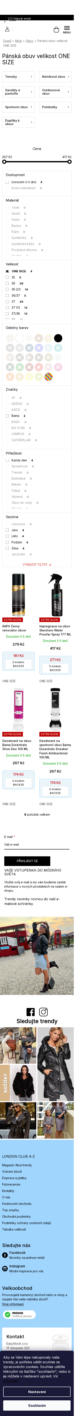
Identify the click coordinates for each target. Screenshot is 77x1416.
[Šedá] (10, 348)
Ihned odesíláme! (27, 188)
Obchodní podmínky (16, 1216)
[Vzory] (10, 357)
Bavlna (20, 225)
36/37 (19, 295)
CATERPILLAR (24, 440)
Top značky (10, 1210)
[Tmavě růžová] (58, 367)
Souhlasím (37, 1405)
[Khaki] (48, 357)
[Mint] (58, 357)
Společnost (23, 466)
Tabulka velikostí (14, 1229)
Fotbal (19, 490)
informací (11, 1381)
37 (18, 301)
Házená (20, 496)
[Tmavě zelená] (10, 367)
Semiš (19, 213)
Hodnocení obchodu (16, 1203)
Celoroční (22, 524)
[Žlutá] (29, 376)
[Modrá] (39, 348)
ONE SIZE (22, 271)
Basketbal (22, 478)
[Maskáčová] (19, 357)
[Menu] (67, 29)
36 (18, 283)
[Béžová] (10, 338)
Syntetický (22, 237)
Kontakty (8, 1191)
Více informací (13, 1304)
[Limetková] (39, 376)
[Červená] (39, 367)
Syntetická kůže (26, 244)
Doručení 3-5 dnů (27, 182)
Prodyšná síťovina (27, 250)
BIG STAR (21, 428)
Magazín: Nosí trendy (17, 1165)
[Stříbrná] (19, 348)
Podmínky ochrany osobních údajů (26, 1223)
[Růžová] (48, 367)
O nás (6, 1197)
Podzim (20, 542)
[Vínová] (29, 367)
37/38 (20, 313)
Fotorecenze (11, 1184)
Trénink (20, 472)
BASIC (19, 422)
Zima (18, 548)
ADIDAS (20, 403)
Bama (19, 415)
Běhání (20, 484)
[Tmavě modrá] (29, 348)
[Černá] (58, 338)
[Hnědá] (39, 338)
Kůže (18, 231)
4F (17, 397)
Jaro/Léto (22, 554)
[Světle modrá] (48, 348)
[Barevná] (48, 376)
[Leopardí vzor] (39, 357)
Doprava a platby (14, 1178)
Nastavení (37, 1392)
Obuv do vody (25, 502)
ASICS (19, 409)
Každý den (22, 460)
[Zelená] (19, 367)
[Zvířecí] (29, 357)
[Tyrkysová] (58, 348)
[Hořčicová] (19, 376)
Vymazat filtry (35, 564)
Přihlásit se (27, 861)
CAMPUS (21, 434)
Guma (19, 219)
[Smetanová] (29, 338)
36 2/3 (20, 289)
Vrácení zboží (12, 1171)
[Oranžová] (10, 376)
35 (16, 277)
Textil (19, 207)
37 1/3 (20, 307)
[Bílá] (19, 338)
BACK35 (18, 664)
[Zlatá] (48, 338)
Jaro (18, 530)
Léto (18, 536)
